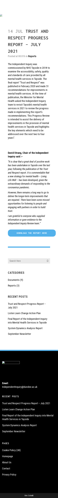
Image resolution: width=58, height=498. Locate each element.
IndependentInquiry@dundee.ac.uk (19, 386)
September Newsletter (19, 333)
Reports (12, 285)
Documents (14, 279)
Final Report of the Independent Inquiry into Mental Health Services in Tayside (27, 417)
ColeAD (31, 495)
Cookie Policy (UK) (11, 450)
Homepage (7, 456)
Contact (6, 468)
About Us (6, 462)
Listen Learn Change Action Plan (24, 313)
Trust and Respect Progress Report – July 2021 (26, 403)
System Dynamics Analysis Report (25, 328)
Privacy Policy (9, 474)
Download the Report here (32, 233)
